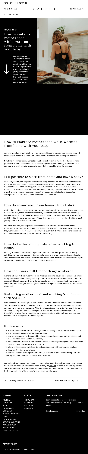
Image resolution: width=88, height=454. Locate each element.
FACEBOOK (29, 405)
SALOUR (18, 298)
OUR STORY (7, 403)
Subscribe (81, 411)
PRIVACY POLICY (9, 425)
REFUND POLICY (9, 427)
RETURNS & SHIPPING (11, 422)
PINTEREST (28, 408)
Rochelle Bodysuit (65, 310)
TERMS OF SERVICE (10, 430)
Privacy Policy (10, 444)
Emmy (24, 313)
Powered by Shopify (29, 449)
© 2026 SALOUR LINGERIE (11, 449)
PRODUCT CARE (9, 419)
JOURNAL (6, 400)
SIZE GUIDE (7, 411)
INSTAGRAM (29, 403)
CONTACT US (29, 400)
